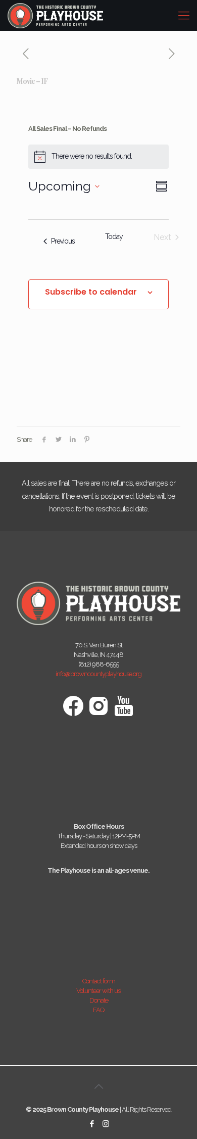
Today (114, 236)
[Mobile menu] (183, 15)
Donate (98, 1000)
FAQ (98, 1010)
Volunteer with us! (98, 990)
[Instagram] (105, 1123)
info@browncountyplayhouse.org (98, 674)
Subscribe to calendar (91, 292)
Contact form (98, 981)
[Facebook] (91, 1123)
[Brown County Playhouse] (55, 15)
